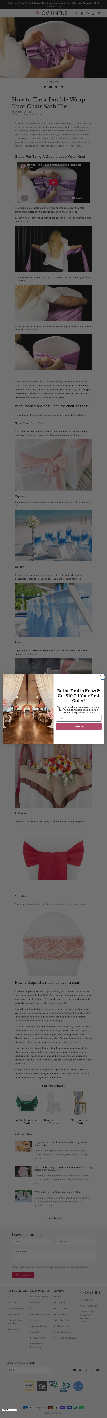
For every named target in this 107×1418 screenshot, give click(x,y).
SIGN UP (79, 726)
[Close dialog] (101, 676)
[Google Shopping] (29, 125)
